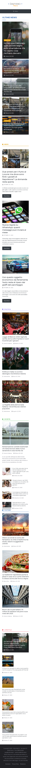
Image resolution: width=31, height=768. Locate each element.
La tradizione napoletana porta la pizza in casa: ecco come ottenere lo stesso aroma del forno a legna (15, 576)
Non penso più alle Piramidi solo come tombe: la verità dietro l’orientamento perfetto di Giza (13, 691)
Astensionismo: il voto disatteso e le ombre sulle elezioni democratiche (20, 504)
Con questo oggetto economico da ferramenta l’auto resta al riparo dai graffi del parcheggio (15, 281)
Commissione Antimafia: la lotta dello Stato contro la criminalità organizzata (20, 494)
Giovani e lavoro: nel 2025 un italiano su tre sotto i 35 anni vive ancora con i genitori (20, 483)
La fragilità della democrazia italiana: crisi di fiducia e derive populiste (14, 407)
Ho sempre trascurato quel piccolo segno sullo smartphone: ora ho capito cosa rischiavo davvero (14, 48)
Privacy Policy (15, 764)
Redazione (23, 764)
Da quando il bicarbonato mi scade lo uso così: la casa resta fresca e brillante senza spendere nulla (14, 736)
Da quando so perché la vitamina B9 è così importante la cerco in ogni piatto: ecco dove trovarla (15, 713)
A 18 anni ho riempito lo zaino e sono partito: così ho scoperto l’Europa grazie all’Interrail (15, 669)
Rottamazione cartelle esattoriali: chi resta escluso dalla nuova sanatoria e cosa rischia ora (15, 448)
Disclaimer (8, 764)
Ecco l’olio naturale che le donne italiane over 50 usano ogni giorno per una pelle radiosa (20, 471)
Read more (7, 196)
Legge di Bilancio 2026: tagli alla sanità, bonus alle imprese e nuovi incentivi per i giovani (15, 339)
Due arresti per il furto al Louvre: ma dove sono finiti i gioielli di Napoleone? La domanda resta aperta (14, 177)
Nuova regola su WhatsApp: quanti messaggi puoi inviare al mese (14, 229)
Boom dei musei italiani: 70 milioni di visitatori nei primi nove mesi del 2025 (15, 611)
